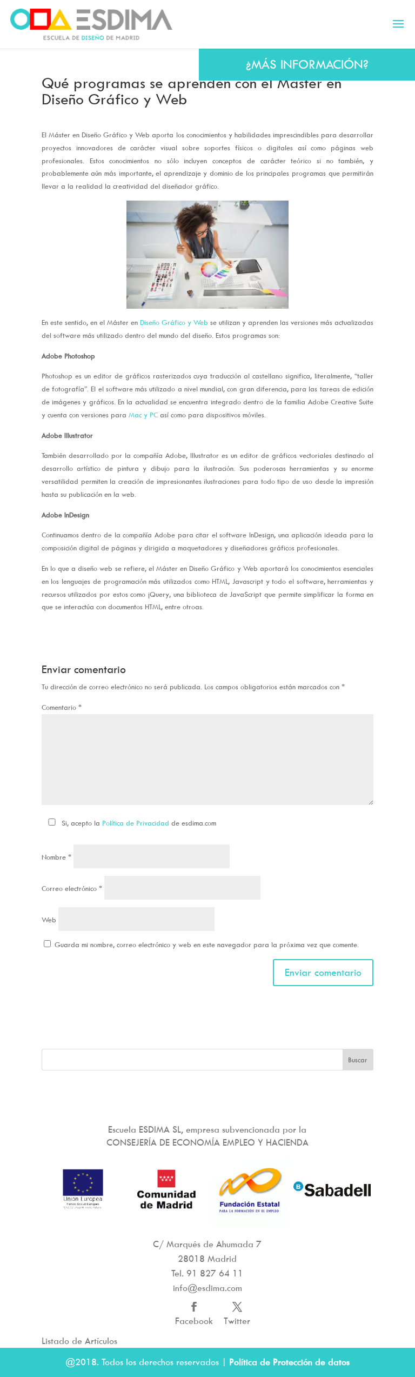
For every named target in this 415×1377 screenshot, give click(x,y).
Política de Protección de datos (289, 1361)
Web (49, 919)
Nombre (56, 857)
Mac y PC (143, 414)
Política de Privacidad (135, 823)
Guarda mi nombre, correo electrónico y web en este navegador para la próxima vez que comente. (207, 944)
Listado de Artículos (79, 1340)
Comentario (62, 707)
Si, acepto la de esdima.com (139, 823)
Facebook (194, 1320)
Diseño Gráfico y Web (173, 322)
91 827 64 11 (214, 1273)
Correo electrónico (72, 888)
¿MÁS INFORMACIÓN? (307, 64)
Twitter (237, 1320)
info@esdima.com (207, 1287)
